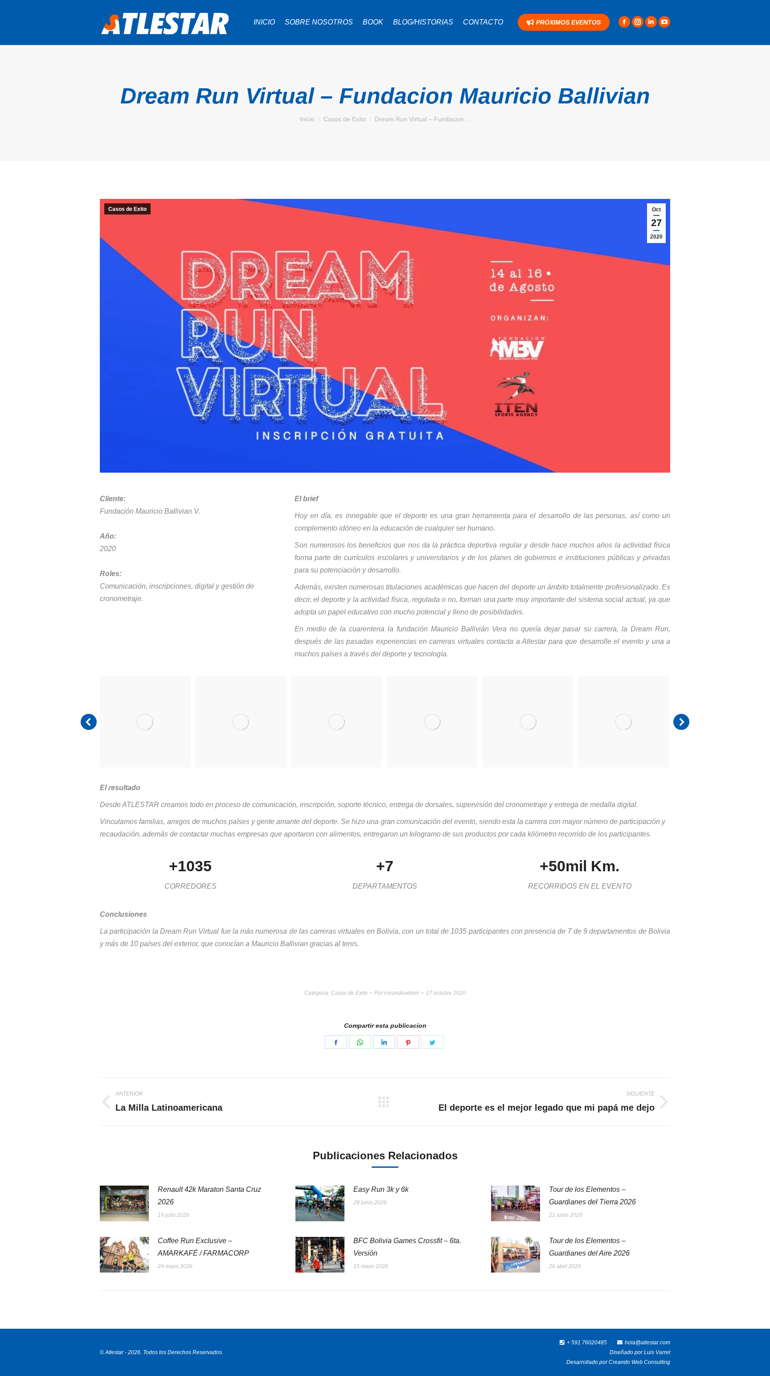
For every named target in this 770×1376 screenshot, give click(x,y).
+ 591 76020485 (587, 1342)
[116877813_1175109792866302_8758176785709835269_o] (432, 721)
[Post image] (124, 1203)
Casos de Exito (127, 209)
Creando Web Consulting (639, 1362)
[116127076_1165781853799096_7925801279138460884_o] (241, 721)
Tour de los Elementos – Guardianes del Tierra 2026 (592, 1196)
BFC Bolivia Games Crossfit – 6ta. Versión (407, 1247)
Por (396, 993)
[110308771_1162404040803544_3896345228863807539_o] (145, 721)
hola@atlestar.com (647, 1342)
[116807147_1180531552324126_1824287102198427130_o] (336, 721)
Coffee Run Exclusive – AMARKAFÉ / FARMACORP (203, 1247)
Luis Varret (657, 1352)
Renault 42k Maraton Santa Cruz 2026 (209, 1196)
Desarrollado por (587, 1362)
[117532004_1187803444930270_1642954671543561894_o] (623, 721)
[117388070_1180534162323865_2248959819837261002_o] (527, 721)
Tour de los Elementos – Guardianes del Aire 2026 (589, 1247)
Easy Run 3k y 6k (381, 1189)
